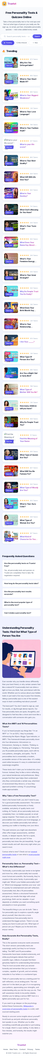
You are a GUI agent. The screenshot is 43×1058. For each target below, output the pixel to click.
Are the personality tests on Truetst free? (19, 564)
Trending (9, 43)
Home (5, 1049)
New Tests (14, 1049)
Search (37, 36)
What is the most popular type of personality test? (18, 603)
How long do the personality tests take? (21, 583)
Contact (22, 1049)
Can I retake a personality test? (17, 613)
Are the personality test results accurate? (18, 593)
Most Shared (22, 43)
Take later (9, 65)
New (36, 43)
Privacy (30, 1049)
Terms (37, 1049)
